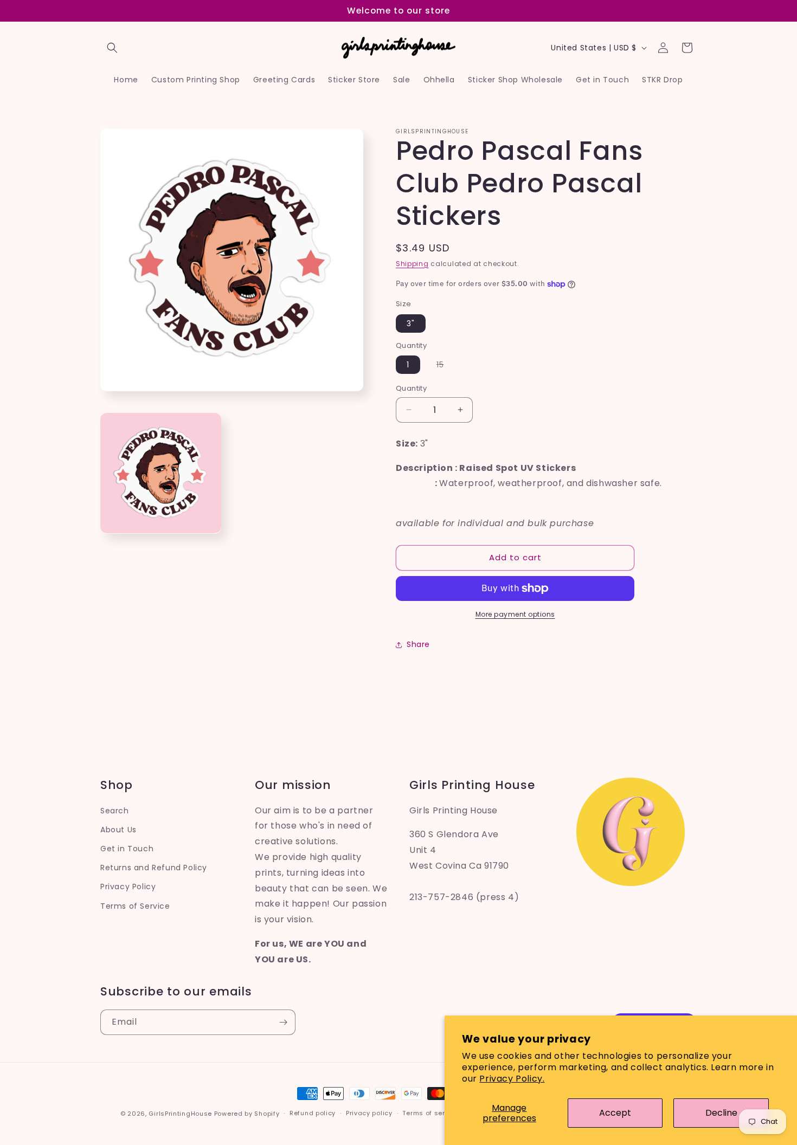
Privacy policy (369, 1113)
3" (411, 323)
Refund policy (313, 1113)
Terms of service (430, 1113)
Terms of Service (135, 906)
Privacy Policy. (511, 1078)
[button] (112, 48)
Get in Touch (126, 848)
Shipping (412, 263)
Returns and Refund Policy (153, 867)
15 (445, 366)
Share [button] (418, 644)
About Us (118, 829)
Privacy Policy (128, 886)
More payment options (515, 614)
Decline (721, 1113)
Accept (615, 1113)
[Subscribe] (283, 1022)
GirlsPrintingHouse (180, 1113)
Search (114, 810)
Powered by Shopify (247, 1113)
